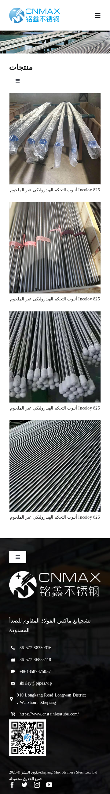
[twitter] (24, 785)
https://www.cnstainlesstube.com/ (49, 714)
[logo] (34, 10)
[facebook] (12, 785)
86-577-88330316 (36, 647)
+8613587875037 (35, 671)
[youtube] (49, 785)
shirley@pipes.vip (36, 683)
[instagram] (37, 785)
